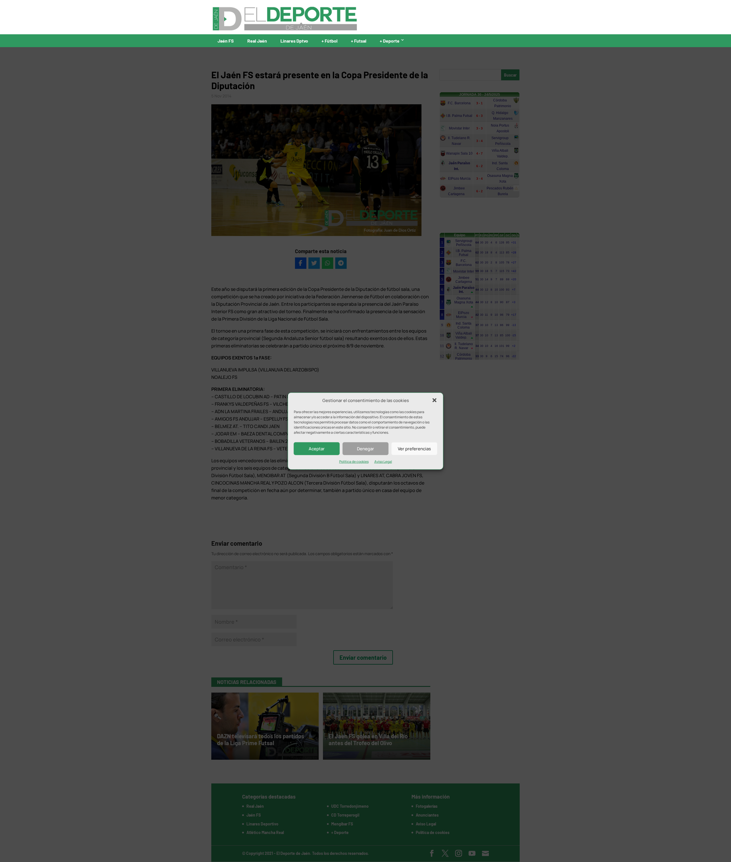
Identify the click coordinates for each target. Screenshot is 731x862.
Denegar (365, 449)
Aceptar (317, 449)
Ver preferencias (414, 449)
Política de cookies (354, 461)
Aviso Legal (383, 461)
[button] (434, 400)
